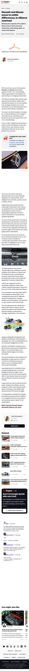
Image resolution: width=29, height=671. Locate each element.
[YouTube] (4, 646)
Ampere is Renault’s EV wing (10, 337)
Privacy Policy (5, 661)
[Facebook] (7, 646)
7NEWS (14, 657)
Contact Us (7, 657)
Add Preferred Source (15, 510)
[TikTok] (14, 646)
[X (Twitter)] (18, 646)
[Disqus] (14, 541)
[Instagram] (11, 646)
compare (18, 142)
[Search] (22, 2)
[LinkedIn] (22, 646)
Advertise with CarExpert (10, 654)
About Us (10, 650)
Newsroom (18, 650)
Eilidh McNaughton (13, 59)
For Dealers (22, 654)
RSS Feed (24, 661)
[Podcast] (25, 646)
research (12, 142)
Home (3, 8)
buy (10, 144)
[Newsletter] (19, 2)
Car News (8, 8)
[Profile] (24, 2)
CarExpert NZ (21, 657)
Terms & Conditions (15, 661)
